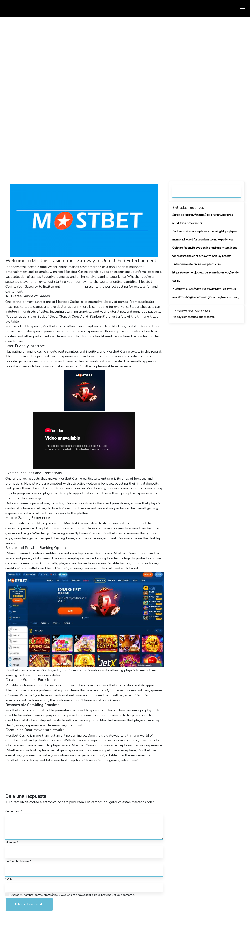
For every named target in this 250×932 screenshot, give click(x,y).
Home (67, 105)
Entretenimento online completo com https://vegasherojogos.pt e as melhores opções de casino (205, 272)
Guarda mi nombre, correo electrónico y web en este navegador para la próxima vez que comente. (72, 895)
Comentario (13, 811)
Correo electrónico (18, 861)
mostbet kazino (72, 286)
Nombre (11, 843)
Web (8, 880)
